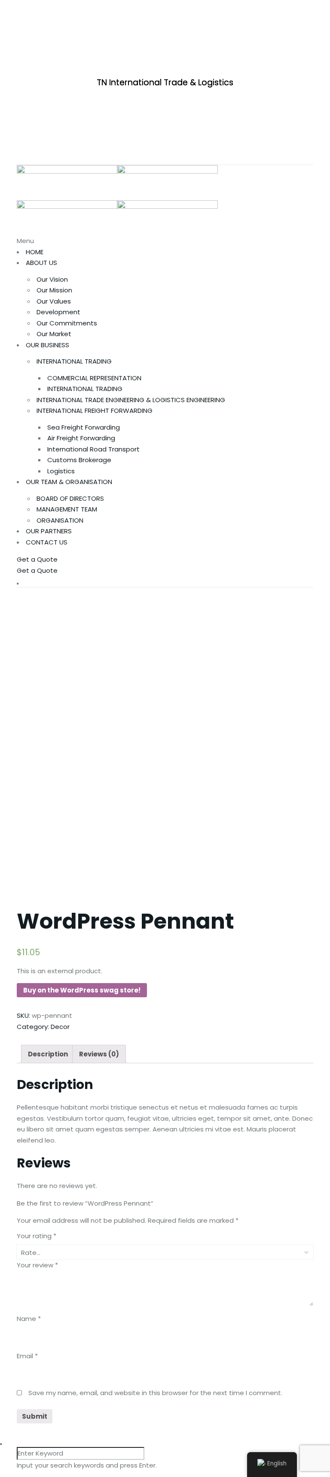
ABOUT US (41, 262)
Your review (37, 1264)
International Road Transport (93, 449)
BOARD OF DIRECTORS (70, 498)
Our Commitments (67, 323)
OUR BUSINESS (47, 344)
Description (48, 1054)
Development (58, 311)
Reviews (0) (99, 1054)
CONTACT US (46, 542)
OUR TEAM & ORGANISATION (69, 481)
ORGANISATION (60, 520)
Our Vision (52, 279)
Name (29, 1318)
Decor (60, 1026)
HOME (34, 251)
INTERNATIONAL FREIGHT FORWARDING (95, 410)
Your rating (36, 1235)
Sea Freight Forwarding (83, 427)
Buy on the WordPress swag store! (82, 990)
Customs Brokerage (79, 459)
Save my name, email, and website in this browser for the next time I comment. (155, 1392)
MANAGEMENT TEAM (67, 509)
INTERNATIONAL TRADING (74, 361)
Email (27, 1355)
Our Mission (54, 290)
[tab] (48, 1054)
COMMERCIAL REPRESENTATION (94, 377)
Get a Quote (37, 559)
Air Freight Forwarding (81, 437)
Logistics (61, 470)
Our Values (54, 301)
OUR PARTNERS (49, 530)
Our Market (54, 333)
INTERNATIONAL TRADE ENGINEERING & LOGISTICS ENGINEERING (131, 399)
